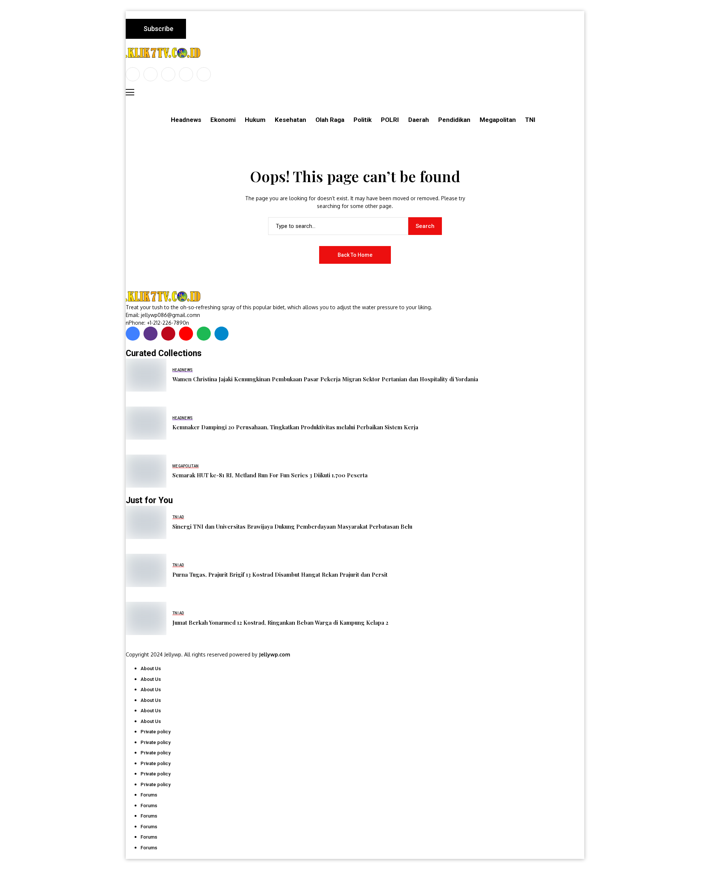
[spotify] (204, 334)
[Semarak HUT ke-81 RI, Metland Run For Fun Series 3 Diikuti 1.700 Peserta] (146, 471)
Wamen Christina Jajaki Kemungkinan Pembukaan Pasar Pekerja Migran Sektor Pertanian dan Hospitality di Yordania (325, 379)
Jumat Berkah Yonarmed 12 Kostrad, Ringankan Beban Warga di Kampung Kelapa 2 (280, 622)
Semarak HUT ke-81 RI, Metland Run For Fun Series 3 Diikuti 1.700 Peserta (270, 475)
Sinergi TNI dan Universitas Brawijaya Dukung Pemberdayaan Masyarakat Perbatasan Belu (292, 526)
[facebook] (133, 74)
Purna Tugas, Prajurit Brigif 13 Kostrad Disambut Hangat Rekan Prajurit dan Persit (280, 574)
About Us (151, 668)
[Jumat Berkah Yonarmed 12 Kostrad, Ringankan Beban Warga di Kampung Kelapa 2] (146, 618)
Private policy (155, 731)
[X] (150, 74)
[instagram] (168, 74)
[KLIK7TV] (164, 296)
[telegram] (221, 334)
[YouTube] (204, 74)
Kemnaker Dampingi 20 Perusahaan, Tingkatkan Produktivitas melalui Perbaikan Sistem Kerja (295, 427)
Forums (149, 795)
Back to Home (355, 255)
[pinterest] (186, 74)
